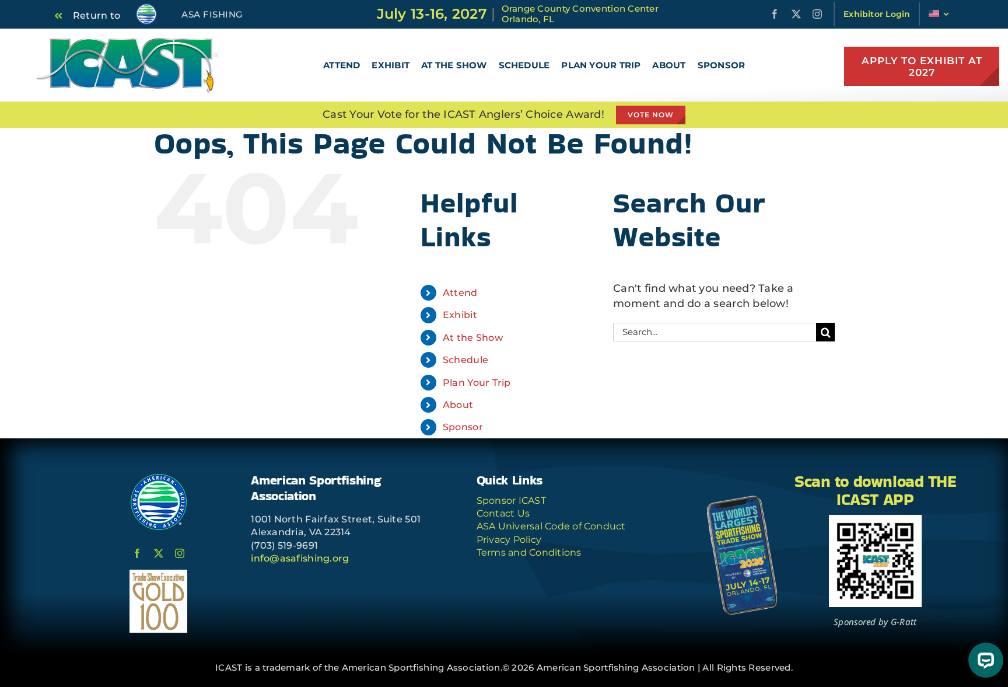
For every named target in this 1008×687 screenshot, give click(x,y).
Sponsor (463, 427)
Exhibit (460, 314)
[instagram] (817, 14)
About (458, 404)
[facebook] (774, 14)
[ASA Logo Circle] (159, 478)
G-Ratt (904, 621)
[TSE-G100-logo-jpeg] (158, 575)
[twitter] (796, 14)
